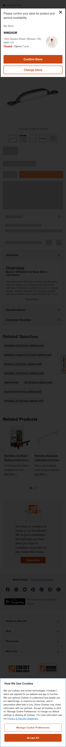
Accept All (33, 737)
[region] (33, 712)
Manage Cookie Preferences (32, 727)
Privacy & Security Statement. (23, 718)
